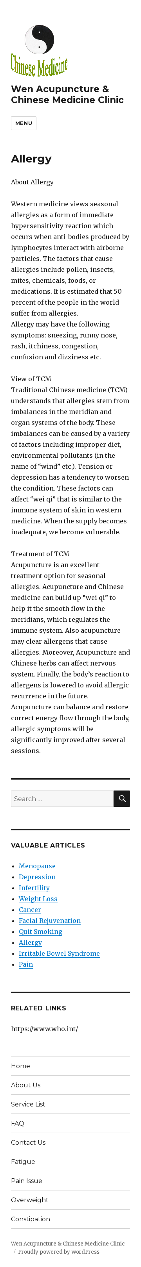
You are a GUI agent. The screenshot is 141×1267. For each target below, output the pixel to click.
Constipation (30, 1219)
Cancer (30, 910)
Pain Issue (26, 1181)
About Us (25, 1085)
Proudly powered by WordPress (58, 1252)
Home (20, 1066)
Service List (28, 1104)
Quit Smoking (40, 931)
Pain (26, 964)
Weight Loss (38, 899)
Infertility (34, 888)
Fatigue (23, 1161)
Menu (23, 123)
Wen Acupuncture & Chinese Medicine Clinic (67, 94)
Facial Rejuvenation (50, 920)
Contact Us (28, 1142)
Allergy (30, 942)
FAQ (17, 1123)
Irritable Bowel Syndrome (59, 953)
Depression (37, 877)
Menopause (37, 866)
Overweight (30, 1200)
